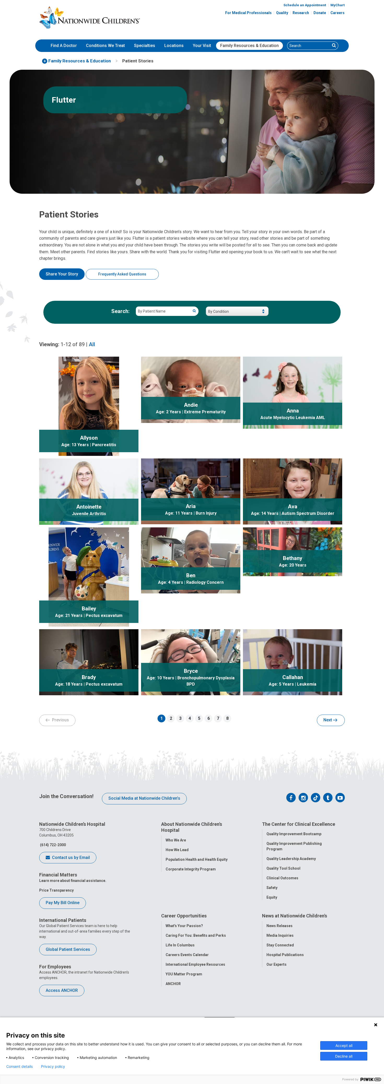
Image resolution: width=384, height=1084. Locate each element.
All (92, 344)
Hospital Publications (285, 955)
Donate (319, 13)
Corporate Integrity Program (191, 869)
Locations (174, 45)
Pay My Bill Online (62, 902)
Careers (337, 13)
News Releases (279, 926)
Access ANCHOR (62, 990)
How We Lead (177, 850)
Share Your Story (62, 274)
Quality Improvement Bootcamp (293, 834)
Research (301, 13)
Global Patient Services (68, 949)
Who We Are (176, 840)
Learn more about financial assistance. (72, 881)
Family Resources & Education (249, 45)
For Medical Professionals (248, 13)
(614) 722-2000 (52, 845)
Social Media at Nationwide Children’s (144, 798)
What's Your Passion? (184, 926)
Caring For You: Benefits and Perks (196, 935)
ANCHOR (173, 984)
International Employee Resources (195, 964)
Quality (282, 13)
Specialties (144, 45)
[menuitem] (63, 46)
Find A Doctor (64, 45)
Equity (271, 897)
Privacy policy (53, 1066)
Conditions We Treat (105, 45)
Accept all (343, 1045)
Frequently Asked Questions (122, 274)
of (73, 344)
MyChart (337, 5)
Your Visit (202, 45)
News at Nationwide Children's (294, 915)
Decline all (343, 1056)
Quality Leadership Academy (291, 859)
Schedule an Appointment (304, 5)
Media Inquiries (280, 935)
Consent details (19, 1066)
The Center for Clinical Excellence (298, 824)
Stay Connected (280, 945)
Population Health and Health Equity (197, 859)
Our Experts (276, 964)
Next (328, 719)
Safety (271, 888)
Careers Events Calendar (187, 955)
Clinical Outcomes (282, 878)
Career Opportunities (184, 915)
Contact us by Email (70, 857)
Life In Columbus (180, 945)
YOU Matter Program (184, 974)
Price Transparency (56, 890)
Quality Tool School (283, 868)
